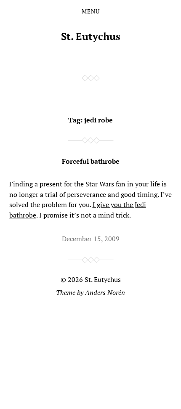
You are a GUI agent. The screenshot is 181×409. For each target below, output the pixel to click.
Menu (91, 11)
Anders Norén (105, 292)
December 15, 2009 (91, 238)
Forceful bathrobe (91, 161)
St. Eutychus (90, 36)
